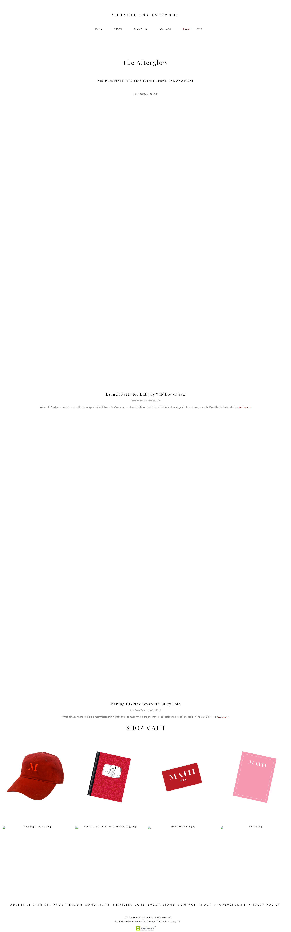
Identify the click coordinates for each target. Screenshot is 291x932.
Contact (165, 28)
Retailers (123, 904)
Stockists (140, 28)
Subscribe (235, 904)
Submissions (161, 904)
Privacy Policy (265, 904)
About (118, 28)
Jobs (140, 904)
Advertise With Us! (30, 904)
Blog (186, 28)
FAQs (59, 904)
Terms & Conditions (88, 904)
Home (98, 28)
